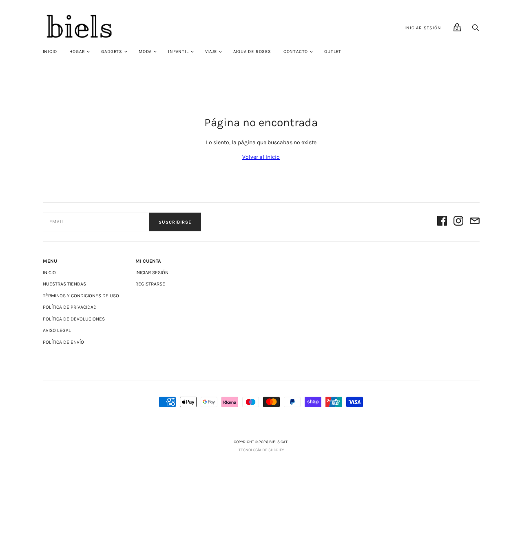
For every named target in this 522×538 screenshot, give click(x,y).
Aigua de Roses (252, 51)
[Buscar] (475, 29)
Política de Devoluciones (74, 319)
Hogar (77, 51)
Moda (145, 51)
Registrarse (150, 284)
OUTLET (332, 51)
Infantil (178, 51)
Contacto (295, 51)
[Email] (475, 222)
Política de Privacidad (70, 307)
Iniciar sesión (423, 28)
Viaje (211, 51)
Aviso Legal (57, 330)
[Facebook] (442, 222)
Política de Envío (63, 342)
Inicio (50, 51)
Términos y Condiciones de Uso (81, 296)
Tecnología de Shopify (261, 450)
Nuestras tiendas (64, 284)
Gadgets (111, 51)
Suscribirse (175, 222)
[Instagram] (458, 222)
